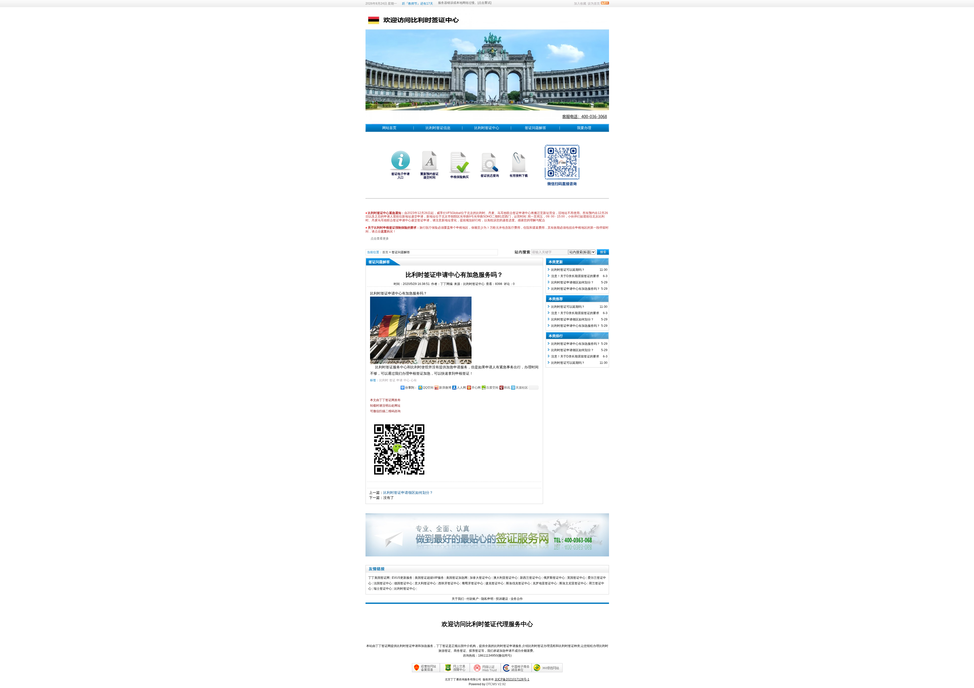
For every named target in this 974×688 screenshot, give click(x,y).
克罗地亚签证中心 (545, 583)
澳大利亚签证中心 (505, 578)
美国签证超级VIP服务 (429, 578)
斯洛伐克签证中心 (518, 583)
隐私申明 (487, 599)
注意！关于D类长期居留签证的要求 (575, 276)
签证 (392, 380)
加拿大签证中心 (480, 578)
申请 (399, 380)
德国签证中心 (403, 583)
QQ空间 (428, 387)
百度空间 (492, 387)
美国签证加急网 (456, 578)
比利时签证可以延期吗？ (568, 269)
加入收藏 (580, 3)
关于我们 (458, 599)
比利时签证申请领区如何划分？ (408, 493)
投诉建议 (502, 599)
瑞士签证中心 (383, 588)
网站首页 (389, 128)
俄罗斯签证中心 (554, 578)
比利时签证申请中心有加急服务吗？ (575, 289)
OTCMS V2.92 (496, 684)
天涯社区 (522, 387)
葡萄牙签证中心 (472, 583)
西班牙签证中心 (449, 583)
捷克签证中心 (494, 583)
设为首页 (594, 3)
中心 (407, 380)
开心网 (476, 387)
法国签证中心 (383, 583)
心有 (414, 380)
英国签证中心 (576, 578)
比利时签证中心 (486, 128)
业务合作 (517, 599)
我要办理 (584, 128)
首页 (385, 252)
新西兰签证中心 (530, 578)
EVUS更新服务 (402, 578)
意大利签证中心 (425, 583)
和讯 (507, 387)
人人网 (461, 387)
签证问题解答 (535, 128)
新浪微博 (445, 387)
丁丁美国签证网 (379, 578)
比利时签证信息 (438, 128)
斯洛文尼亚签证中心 (573, 583)
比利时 (383, 380)
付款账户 (472, 599)
